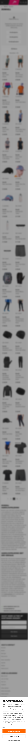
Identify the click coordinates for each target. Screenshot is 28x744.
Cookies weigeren (14, 736)
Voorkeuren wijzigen (14, 740)
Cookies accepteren (14, 731)
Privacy (3, 727)
